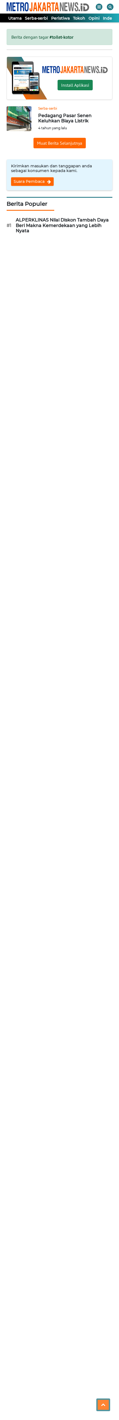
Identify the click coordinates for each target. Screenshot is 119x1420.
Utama (15, 18)
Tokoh (79, 18)
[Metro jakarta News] (48, 7)
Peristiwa (60, 18)
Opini (94, 18)
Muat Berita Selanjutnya (59, 143)
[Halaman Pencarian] (110, 7)
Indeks (110, 18)
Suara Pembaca (30, 181)
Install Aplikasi (75, 85)
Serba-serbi (36, 18)
